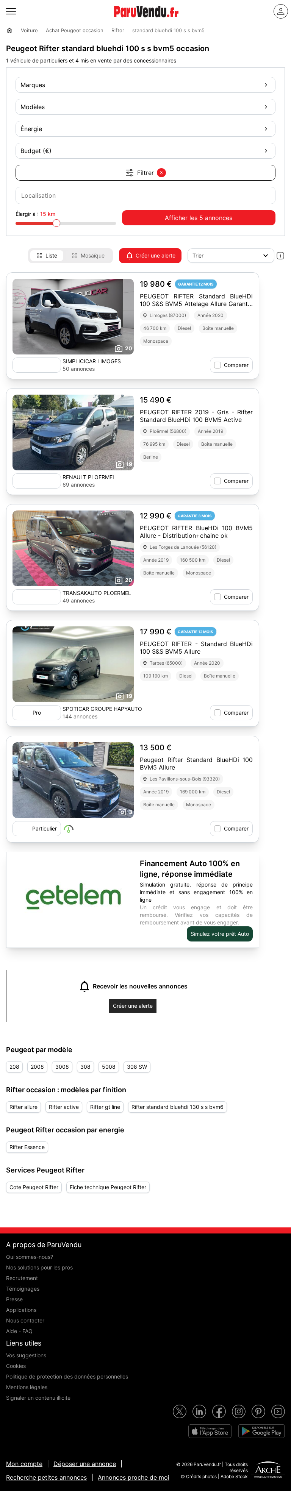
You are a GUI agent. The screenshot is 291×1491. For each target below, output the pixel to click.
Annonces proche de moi (133, 1477)
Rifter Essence (27, 1147)
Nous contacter (25, 1320)
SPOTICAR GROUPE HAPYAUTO (102, 709)
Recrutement (22, 1278)
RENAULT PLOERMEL (89, 477)
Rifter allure (23, 1107)
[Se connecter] (281, 11)
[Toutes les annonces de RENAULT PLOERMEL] (37, 481)
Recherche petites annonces (46, 1477)
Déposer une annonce (84, 1464)
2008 (37, 1066)
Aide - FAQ (19, 1331)
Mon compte (24, 1464)
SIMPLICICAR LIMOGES (92, 361)
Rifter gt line (105, 1107)
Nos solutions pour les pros (39, 1267)
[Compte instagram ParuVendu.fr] (239, 1411)
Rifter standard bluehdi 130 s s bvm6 (177, 1107)
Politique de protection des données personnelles (67, 1376)
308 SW (137, 1066)
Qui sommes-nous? (29, 1257)
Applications (21, 1310)
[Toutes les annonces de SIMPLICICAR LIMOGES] (37, 365)
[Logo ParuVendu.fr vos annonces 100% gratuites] (146, 20)
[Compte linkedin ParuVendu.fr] (199, 1411)
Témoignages (22, 1288)
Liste (51, 255)
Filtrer (150, 172)
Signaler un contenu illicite (38, 1397)
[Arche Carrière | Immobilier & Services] (268, 1470)
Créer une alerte (155, 255)
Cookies (16, 1366)
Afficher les (198, 218)
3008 (62, 1066)
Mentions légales (26, 1387)
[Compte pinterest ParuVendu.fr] (258, 1411)
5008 (109, 1066)
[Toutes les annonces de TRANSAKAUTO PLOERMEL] (37, 596)
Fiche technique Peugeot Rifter (108, 1187)
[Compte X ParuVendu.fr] (179, 1411)
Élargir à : (35, 214)
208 (14, 1066)
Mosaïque (93, 255)
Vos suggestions (26, 1355)
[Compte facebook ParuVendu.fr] (219, 1411)
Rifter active (64, 1107)
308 (85, 1066)
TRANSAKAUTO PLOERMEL (97, 593)
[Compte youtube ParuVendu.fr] (278, 1411)
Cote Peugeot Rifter (33, 1187)
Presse (14, 1299)
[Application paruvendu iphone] (210, 1431)
